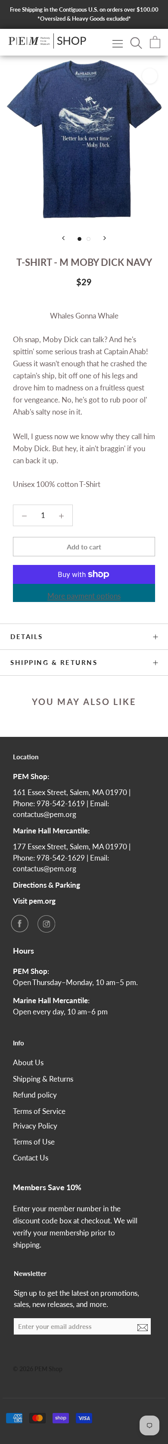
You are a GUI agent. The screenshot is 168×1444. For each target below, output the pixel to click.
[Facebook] (19, 923)
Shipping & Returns (53, 662)
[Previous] (63, 238)
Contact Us (30, 1157)
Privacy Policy (35, 1125)
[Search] (136, 42)
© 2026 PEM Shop (37, 1368)
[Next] (104, 238)
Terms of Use (34, 1141)
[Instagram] (46, 923)
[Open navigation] (117, 43)
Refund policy (35, 1094)
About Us (28, 1062)
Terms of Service (39, 1111)
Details (26, 636)
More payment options (84, 595)
